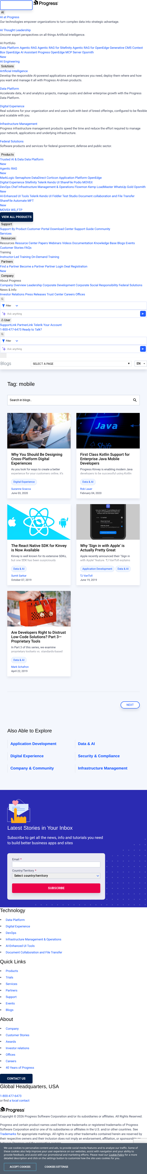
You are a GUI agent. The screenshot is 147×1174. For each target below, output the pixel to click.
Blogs (121, 243)
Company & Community (32, 768)
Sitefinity (31, 182)
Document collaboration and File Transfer (106, 196)
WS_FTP (16, 210)
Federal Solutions (12, 141)
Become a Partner (32, 266)
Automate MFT (17, 203)
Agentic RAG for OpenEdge (91, 48)
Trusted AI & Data (12, 159)
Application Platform (73, 178)
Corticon (52, 178)
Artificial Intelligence (14, 71)
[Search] (2, 299)
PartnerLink (25, 325)
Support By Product (13, 229)
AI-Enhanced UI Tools (14, 196)
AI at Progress (9, 17)
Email (16, 859)
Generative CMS (120, 48)
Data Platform (9, 48)
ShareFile (66, 182)
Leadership (34, 285)
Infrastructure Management (18, 124)
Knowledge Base (105, 243)
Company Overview (13, 285)
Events (130, 243)
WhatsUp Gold (123, 187)
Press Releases (35, 294)
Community (102, 229)
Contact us (16, 1078)
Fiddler (57, 196)
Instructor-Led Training (15, 257)
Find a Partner (9, 266)
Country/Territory (23, 870)
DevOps (5, 187)
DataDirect (39, 178)
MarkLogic (7, 178)
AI (2, 12)
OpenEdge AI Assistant (21, 52)
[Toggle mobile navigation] (3, 355)
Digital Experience (12, 106)
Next (130, 705)
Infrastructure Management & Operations (46, 187)
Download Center (62, 229)
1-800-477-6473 (10, 329)
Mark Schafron (20, 667)
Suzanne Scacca (21, 489)
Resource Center (26, 243)
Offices (80, 294)
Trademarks (8, 1134)
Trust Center (55, 294)
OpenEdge (95, 178)
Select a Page (43, 364)
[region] (73, 1158)
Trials (9, 977)
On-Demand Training (45, 257)
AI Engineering (10, 61)
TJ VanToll (86, 575)
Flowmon (81, 187)
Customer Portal (38, 229)
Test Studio (70, 196)
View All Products (17, 217)
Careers (69, 294)
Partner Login (54, 266)
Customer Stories (12, 247)
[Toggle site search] (2, 334)
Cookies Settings (56, 1166)
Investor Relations (12, 294)
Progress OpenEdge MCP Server (59, 52)
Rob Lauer (86, 489)
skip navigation (16, 5)
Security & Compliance (99, 756)
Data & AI (88, 481)
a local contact (19, 1100)
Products (7, 154)
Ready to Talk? (32, 329)
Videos (67, 243)
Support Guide (84, 229)
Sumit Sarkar (18, 575)
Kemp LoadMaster (100, 187)
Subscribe (56, 888)
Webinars (55, 243)
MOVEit (87, 182)
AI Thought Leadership (15, 30)
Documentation (82, 243)
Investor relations (17, 1048)
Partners (7, 261)
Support (6, 224)
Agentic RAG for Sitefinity (55, 48)
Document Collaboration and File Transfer (34, 952)
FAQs (27, 247)
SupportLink (8, 325)
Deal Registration (43, 269)
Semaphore (23, 178)
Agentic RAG (28, 48)
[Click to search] (135, 400)
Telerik (42, 182)
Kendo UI (53, 182)
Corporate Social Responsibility (97, 285)
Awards (11, 1041)
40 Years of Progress (20, 1067)
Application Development (97, 568)
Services (5, 233)
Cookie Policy (116, 1154)
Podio (78, 182)
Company (7, 276)
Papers (43, 243)
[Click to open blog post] (39, 430)
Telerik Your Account (48, 325)
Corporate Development (59, 285)
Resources (8, 238)
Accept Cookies (20, 1166)
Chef (14, 187)
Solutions (7, 66)
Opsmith (47, 54)
